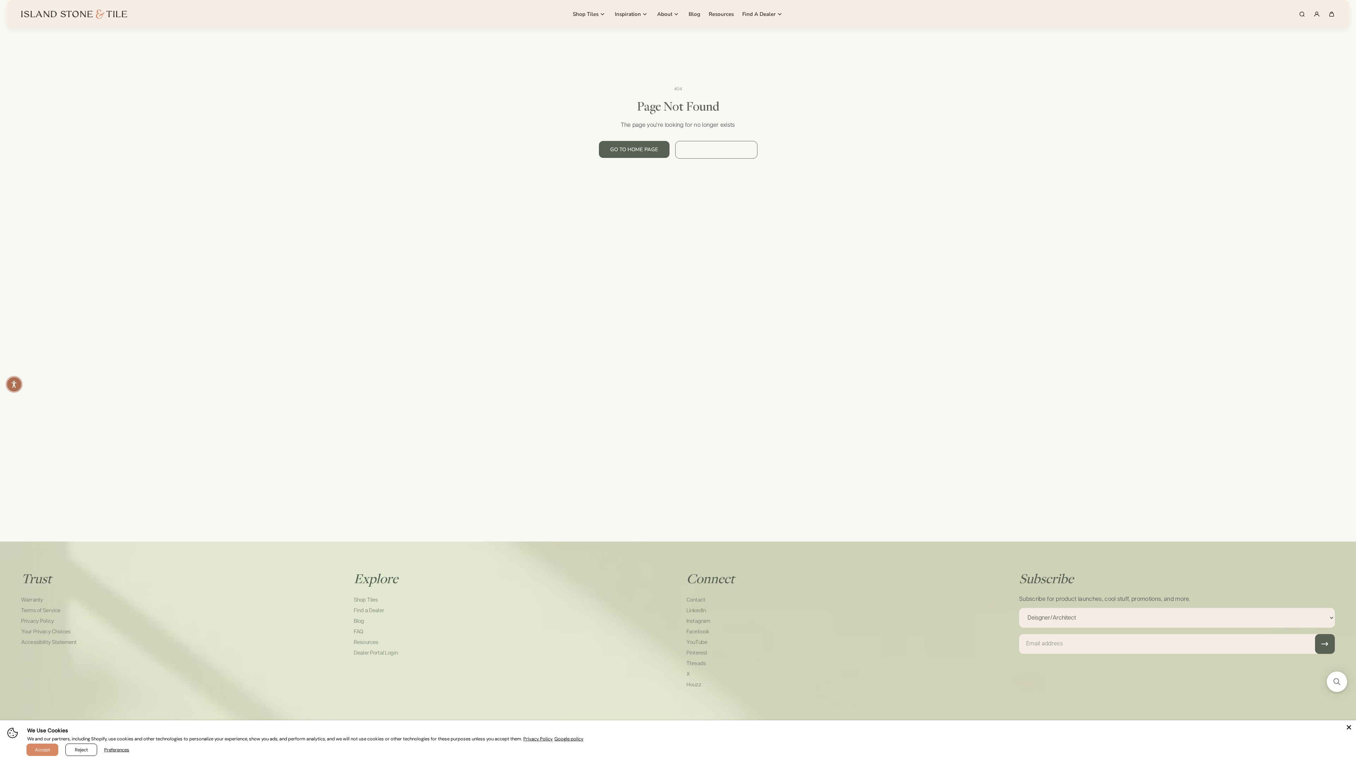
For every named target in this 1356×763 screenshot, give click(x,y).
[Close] (1348, 727)
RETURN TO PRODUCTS (716, 149)
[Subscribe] (1325, 644)
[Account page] (1316, 14)
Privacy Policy (538, 739)
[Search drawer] (1302, 14)
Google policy (568, 739)
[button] (14, 384)
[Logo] (74, 14)
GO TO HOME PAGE (634, 149)
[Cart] (1331, 14)
